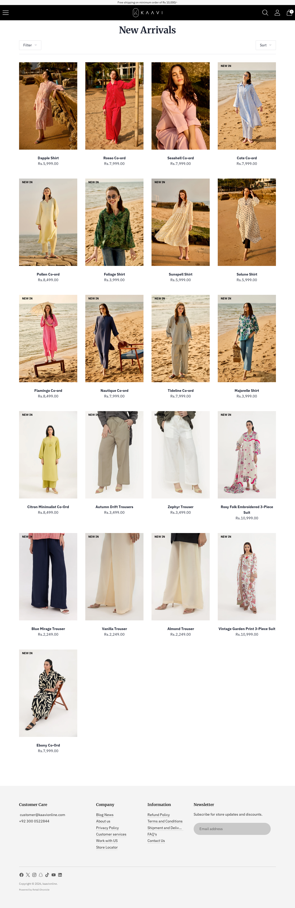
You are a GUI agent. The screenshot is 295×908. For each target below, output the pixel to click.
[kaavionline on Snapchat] (40, 875)
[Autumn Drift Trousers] (114, 454)
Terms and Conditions (165, 821)
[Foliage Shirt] (114, 222)
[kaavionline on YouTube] (53, 875)
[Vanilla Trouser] (114, 576)
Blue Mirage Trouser (48, 628)
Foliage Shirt (114, 274)
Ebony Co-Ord (48, 745)
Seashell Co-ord (180, 158)
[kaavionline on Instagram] (34, 875)
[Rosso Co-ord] (114, 106)
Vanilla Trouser (114, 628)
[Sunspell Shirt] (181, 222)
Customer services (111, 834)
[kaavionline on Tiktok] (47, 875)
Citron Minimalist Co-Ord (48, 507)
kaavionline (50, 884)
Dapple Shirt (48, 158)
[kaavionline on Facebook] (21, 875)
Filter (27, 45)
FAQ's (152, 834)
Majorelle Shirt (247, 390)
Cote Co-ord (247, 158)
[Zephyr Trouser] (181, 454)
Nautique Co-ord (114, 390)
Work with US (107, 840)
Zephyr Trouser (180, 507)
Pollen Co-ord (48, 274)
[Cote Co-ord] (247, 106)
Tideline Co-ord (181, 390)
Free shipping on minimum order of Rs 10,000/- (147, 2)
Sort (263, 45)
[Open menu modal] (5, 12)
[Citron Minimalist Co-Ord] (48, 454)
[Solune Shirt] (247, 222)
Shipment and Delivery (166, 827)
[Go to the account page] (277, 12)
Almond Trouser (180, 628)
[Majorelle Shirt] (247, 338)
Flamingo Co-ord (48, 390)
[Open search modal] (265, 12)
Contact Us (156, 840)
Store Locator (107, 847)
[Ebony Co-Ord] (48, 693)
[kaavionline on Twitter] (27, 875)
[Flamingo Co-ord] (48, 338)
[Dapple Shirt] (48, 106)
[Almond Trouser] (181, 576)
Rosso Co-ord (114, 158)
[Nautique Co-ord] (114, 338)
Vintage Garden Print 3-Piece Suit (247, 628)
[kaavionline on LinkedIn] (60, 875)
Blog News (105, 814)
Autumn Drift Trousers (114, 507)
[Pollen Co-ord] (48, 222)
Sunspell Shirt (180, 274)
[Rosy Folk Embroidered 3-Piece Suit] (247, 454)
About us (103, 821)
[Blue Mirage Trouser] (48, 576)
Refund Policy (159, 814)
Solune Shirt (247, 274)
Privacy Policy (107, 827)
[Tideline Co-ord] (181, 338)
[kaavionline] (147, 12)
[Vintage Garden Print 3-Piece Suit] (247, 576)
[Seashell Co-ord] (181, 106)
